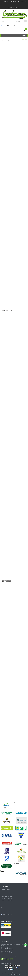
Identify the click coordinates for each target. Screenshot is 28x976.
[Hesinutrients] (21, 835)
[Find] (25, 21)
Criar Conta (17, 7)
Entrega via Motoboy (21, 1)
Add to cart (22, 69)
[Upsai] (2, 871)
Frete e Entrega (5, 894)
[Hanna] (6, 835)
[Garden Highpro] (6, 828)
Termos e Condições (6, 889)
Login (11, 7)
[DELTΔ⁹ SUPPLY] (6, 820)
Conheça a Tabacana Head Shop (9, 25)
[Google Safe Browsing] (6, 914)
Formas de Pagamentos (7, 892)
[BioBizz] (16, 803)
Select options (22, 437)
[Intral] (6, 843)
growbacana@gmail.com (6, 947)
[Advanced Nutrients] (6, 805)
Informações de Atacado (7, 896)
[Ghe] (21, 828)
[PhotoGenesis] (21, 858)
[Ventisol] (21, 873)
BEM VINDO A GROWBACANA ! (9, 1)
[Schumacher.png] (6, 866)
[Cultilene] (21, 813)
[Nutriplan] (21, 850)
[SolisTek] (16, 863)
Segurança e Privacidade (7, 900)
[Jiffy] (21, 843)
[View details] (14, 56)
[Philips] (6, 858)
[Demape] (21, 820)
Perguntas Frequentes (7, 898)
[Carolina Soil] (6, 813)
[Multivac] (6, 850)
